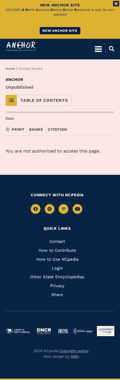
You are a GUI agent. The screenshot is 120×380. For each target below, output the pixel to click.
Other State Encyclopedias (57, 276)
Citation (57, 129)
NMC (75, 356)
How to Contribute (57, 250)
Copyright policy (73, 351)
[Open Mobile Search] (109, 48)
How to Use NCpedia (57, 259)
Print (18, 129)
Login (57, 268)
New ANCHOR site (60, 31)
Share (36, 129)
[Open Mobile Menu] (98, 48)
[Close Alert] (116, 3)
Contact (57, 241)
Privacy (57, 285)
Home (10, 69)
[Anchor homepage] (21, 46)
